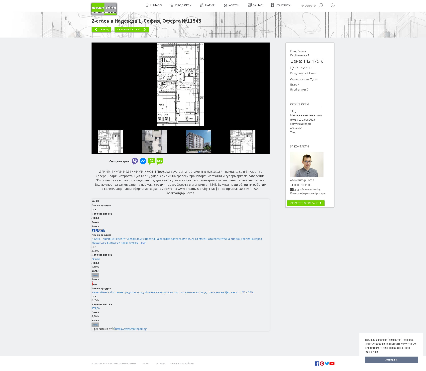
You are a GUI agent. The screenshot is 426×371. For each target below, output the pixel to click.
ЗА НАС (146, 363)
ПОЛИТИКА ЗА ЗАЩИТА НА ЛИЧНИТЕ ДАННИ (114, 363)
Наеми (210, 5)
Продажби (183, 5)
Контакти (283, 5)
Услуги (234, 5)
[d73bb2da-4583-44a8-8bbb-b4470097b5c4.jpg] (180, 125)
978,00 (96, 308)
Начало (156, 5)
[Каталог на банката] (99, 230)
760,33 (96, 259)
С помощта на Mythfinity (182, 363)
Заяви (95, 275)
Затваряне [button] (391, 359)
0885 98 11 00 (302, 185)
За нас (258, 5)
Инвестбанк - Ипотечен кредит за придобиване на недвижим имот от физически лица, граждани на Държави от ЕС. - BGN (172, 292)
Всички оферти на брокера (307, 193)
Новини (160, 363)
